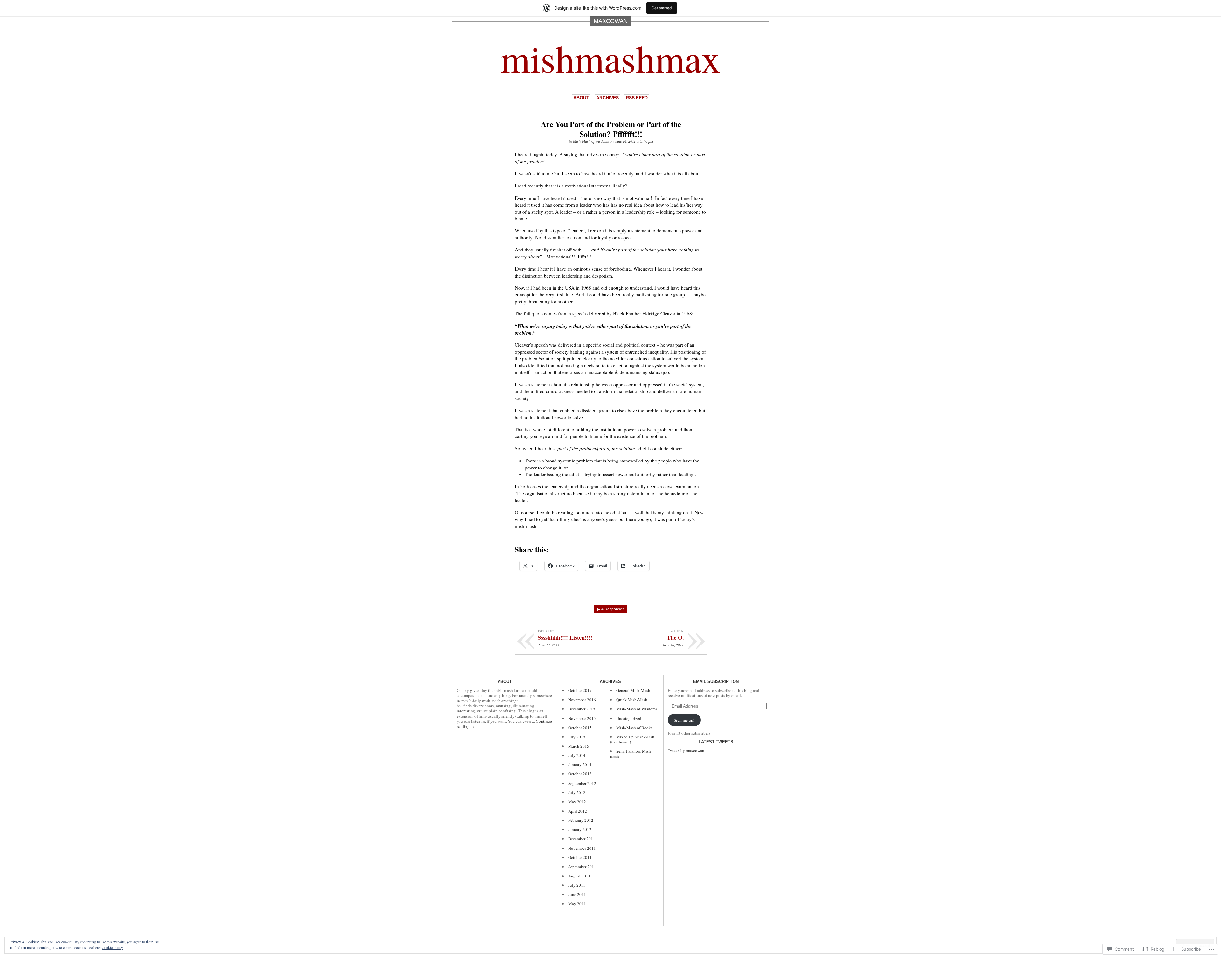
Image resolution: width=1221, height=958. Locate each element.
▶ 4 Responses (610, 609)
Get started (662, 7)
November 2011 (582, 848)
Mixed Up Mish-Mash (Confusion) (632, 739)
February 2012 (580, 820)
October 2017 (580, 690)
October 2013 (580, 774)
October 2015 (580, 727)
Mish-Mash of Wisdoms (591, 141)
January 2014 (579, 764)
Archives (607, 97)
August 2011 (579, 876)
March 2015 (578, 746)
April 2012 (577, 811)
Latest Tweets (716, 741)
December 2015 (581, 709)
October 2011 (580, 857)
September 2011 (582, 867)
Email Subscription (716, 681)
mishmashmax (610, 57)
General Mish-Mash (633, 690)
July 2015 (576, 737)
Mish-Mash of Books (634, 727)
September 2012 (582, 783)
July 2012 (576, 792)
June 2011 (577, 894)
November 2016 (582, 699)
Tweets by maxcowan (686, 750)
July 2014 (576, 755)
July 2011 (576, 885)
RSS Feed (637, 97)
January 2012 (579, 829)
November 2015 (582, 718)
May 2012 (577, 802)
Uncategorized (628, 718)
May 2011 (577, 903)
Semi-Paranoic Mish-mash (631, 753)
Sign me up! (684, 720)
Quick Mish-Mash (631, 699)
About (581, 97)
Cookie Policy (112, 947)
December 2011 (581, 839)
